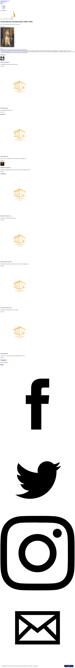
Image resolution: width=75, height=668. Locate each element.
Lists (9, 0)
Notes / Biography (3, 49)
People (4, 0)
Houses (6, 0)
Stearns (11, 51)
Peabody (7, 51)
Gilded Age (2, 362)
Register (4, 1)
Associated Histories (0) (11, 49)
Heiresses (6, 362)
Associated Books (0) (19, 49)
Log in (1, 1)
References (25, 49)
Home (1, 0)
